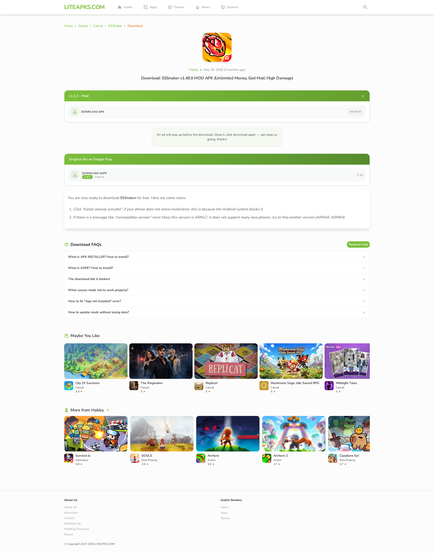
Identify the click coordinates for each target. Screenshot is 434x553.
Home (128, 7)
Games (179, 7)
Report (68, 534)
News (206, 7)
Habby (193, 70)
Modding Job (72, 524)
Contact (69, 518)
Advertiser (71, 513)
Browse (232, 7)
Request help (358, 244)
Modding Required (76, 529)
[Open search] (365, 7)
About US (70, 507)
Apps (153, 7)
